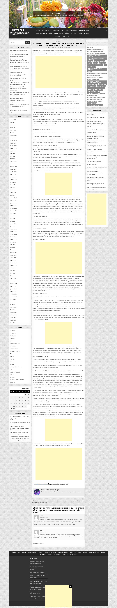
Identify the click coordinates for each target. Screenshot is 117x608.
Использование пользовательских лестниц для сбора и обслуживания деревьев (19, 428)
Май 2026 (12, 127)
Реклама (12, 364)
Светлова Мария (50, 47)
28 (22, 406)
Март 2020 (12, 309)
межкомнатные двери (93, 84)
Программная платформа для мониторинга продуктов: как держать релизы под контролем (18, 74)
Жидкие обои (91, 53)
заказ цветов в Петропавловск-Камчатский (95, 69)
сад (88, 95)
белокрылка (13, 335)
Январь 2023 (13, 231)
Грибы (11, 340)
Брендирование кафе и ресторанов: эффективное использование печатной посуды (96, 179)
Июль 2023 (12, 216)
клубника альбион (92, 77)
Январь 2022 (13, 255)
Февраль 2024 (13, 197)
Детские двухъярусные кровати (95, 51)
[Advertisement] (58, 596)
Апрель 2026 (13, 130)
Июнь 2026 (12, 125)
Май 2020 (12, 304)
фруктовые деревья (92, 101)
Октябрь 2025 (13, 145)
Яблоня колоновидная (99, 61)
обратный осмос (102, 84)
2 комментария (67, 47)
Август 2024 (13, 182)
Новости (67, 33)
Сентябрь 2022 (13, 239)
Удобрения (12, 382)
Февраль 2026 (13, 135)
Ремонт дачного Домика (71, 30)
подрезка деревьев (98, 90)
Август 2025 (13, 151)
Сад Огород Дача (58, 13)
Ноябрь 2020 (13, 291)
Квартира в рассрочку (100, 53)
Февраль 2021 (13, 283)
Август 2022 (13, 242)
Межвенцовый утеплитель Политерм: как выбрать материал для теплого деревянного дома (19, 94)
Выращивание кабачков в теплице (95, 49)
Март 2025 (12, 164)
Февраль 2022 (13, 252)
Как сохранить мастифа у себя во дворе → (73, 500)
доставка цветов (92, 67)
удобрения (99, 99)
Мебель (50, 33)
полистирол (90, 93)
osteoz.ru (57, 607)
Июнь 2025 (12, 156)
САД (43, 30)
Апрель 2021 (13, 278)
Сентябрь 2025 (13, 148)
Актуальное (86, 33)
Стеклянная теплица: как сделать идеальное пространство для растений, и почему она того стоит (20, 438)
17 (11, 403)
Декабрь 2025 (13, 140)
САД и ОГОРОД (66, 36)
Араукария (90, 47)
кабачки (89, 71)
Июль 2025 (12, 153)
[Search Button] (106, 30)
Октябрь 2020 (13, 294)
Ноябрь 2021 (13, 260)
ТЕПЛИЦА (62, 30)
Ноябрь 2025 (13, 143)
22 (25, 403)
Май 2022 (12, 247)
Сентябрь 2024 (13, 179)
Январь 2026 (13, 138)
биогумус (90, 63)
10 (11, 400)
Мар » (14, 408)
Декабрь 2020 (13, 289)
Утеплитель (90, 61)
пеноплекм (90, 90)
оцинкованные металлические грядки (96, 88)
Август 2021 (13, 268)
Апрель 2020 (13, 307)
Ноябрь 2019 (13, 320)
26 (17, 406)
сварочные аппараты (92, 97)
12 (16, 400)
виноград (95, 63)
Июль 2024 (12, 184)
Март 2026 (12, 132)
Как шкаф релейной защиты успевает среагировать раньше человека (37, 568)
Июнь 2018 (12, 322)
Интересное (73, 33)
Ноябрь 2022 (13, 236)
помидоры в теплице (99, 93)
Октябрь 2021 (13, 263)
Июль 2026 (12, 122)
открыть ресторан (101, 86)
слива (89, 99)
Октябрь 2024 (13, 177)
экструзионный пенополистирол (95, 105)
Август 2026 (13, 119)
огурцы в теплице (92, 86)
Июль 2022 (12, 244)
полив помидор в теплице (94, 92)
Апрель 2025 (13, 161)
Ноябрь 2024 (13, 174)
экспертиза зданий (92, 103)
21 (22, 403)
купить (89, 79)
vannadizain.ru (64, 607)
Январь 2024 (13, 200)
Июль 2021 (12, 270)
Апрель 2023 (13, 223)
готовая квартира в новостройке (95, 65)
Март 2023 (12, 226)
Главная (38, 30)
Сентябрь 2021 (13, 265)
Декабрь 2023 (13, 203)
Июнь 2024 (12, 187)
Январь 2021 (13, 286)
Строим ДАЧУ (58, 36)
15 (25, 400)
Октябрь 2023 (13, 208)
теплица (94, 99)
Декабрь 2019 (13, 317)
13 (19, 400)
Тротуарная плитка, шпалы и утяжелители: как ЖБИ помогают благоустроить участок (18, 100)
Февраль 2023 (13, 229)
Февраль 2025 (13, 166)
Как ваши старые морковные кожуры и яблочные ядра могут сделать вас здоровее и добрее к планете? (58, 44)
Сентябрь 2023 (13, 210)
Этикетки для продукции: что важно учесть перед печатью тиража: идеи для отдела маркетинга (19, 68)
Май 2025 (12, 158)
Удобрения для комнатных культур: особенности (96, 58)
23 (28, 403)
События (80, 33)
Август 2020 (13, 299)
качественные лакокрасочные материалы (97, 73)
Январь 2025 (13, 169)
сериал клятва (102, 97)
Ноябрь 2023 (13, 205)
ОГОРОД (47, 30)
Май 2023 (12, 221)
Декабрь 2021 (13, 257)
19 (16, 403)
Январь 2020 (13, 315)
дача (105, 65)
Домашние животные (58, 33)
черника (100, 101)
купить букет (95, 79)
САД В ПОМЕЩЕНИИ (55, 30)
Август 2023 (13, 213)
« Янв (11, 408)
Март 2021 (12, 281)
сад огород (93, 95)
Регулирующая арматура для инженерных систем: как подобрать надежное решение (18, 110)
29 (25, 406)
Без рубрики (13, 333)
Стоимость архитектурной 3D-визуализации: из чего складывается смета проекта (18, 88)
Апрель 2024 (13, 192)
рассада (12, 361)
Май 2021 (12, 276)
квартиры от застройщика (94, 75)
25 (14, 406)
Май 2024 (12, 190)
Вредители (12, 338)
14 (22, 400)
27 (19, 406)
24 (11, 406)
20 (19, 403)
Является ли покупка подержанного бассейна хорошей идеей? (20, 418)
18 (14, 403)
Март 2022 (12, 250)
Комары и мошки (14, 348)
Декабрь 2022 (13, 234)
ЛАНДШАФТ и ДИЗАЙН (84, 30)
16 (28, 400)
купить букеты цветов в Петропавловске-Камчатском (94, 81)
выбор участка (102, 63)
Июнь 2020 (12, 302)
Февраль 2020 (13, 312)
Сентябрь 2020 (13, 296)
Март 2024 (12, 195)
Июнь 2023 (12, 218)
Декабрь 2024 (13, 171)
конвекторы (100, 77)
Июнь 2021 (12, 273)
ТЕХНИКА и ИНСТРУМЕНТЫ (41, 33)
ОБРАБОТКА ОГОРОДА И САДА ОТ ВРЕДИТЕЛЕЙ (94, 56)
